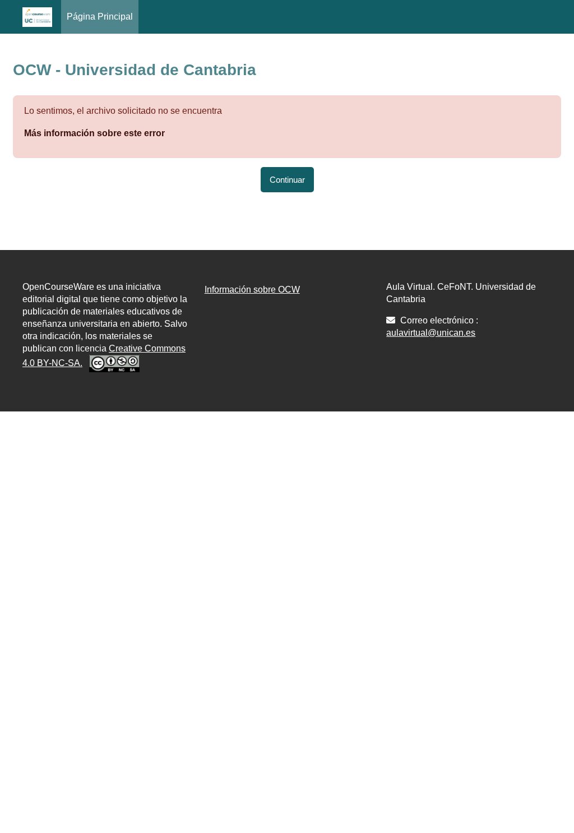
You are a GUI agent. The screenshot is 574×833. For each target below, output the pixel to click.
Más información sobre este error (94, 133)
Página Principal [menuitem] (100, 16)
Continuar (287, 179)
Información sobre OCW (252, 289)
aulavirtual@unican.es (430, 332)
